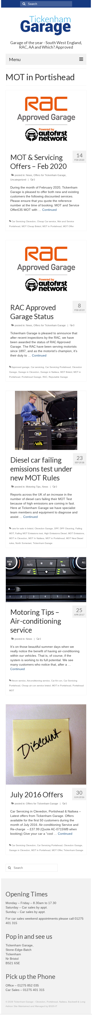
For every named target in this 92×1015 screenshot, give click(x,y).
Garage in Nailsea (49, 372)
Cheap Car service (46, 221)
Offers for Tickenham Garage (49, 175)
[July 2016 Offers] (46, 744)
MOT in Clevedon (18, 538)
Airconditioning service (38, 680)
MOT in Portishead (52, 226)
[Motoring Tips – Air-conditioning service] (46, 579)
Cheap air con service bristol (36, 685)
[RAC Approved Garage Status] (46, 268)
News (29, 175)
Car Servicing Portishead (58, 367)
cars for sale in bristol (22, 528)
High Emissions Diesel (55, 533)
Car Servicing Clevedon (24, 221)
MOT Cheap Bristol (31, 226)
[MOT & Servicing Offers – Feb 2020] (46, 118)
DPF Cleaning (67, 528)
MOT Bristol (66, 372)
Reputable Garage (58, 377)
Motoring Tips (33, 486)
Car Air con (56, 680)
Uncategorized (18, 179)
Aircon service (18, 680)
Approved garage (20, 367)
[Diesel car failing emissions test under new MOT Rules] (46, 420)
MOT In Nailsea (36, 538)
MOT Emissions (76, 533)
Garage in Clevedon (28, 372)
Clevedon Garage (44, 528)
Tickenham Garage (42, 543)
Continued (49, 209)
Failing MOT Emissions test (29, 533)
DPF (56, 528)
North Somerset (23, 543)
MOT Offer (68, 226)
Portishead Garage (31, 377)
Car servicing (37, 367)
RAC (45, 377)
